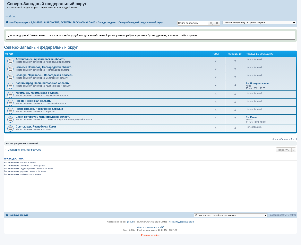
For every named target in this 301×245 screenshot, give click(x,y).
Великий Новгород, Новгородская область (44, 67)
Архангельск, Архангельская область (40, 59)
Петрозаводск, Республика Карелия (39, 108)
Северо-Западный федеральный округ (41, 47)
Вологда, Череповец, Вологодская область (44, 75)
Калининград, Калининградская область (42, 83)
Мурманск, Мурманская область (37, 92)
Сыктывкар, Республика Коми (36, 126)
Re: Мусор (251, 117)
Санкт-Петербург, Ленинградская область (43, 116)
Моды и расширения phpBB (150, 227)
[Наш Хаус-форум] (6, 4)
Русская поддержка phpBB (181, 222)
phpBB (130, 222)
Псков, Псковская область (33, 100)
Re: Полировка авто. (257, 83)
